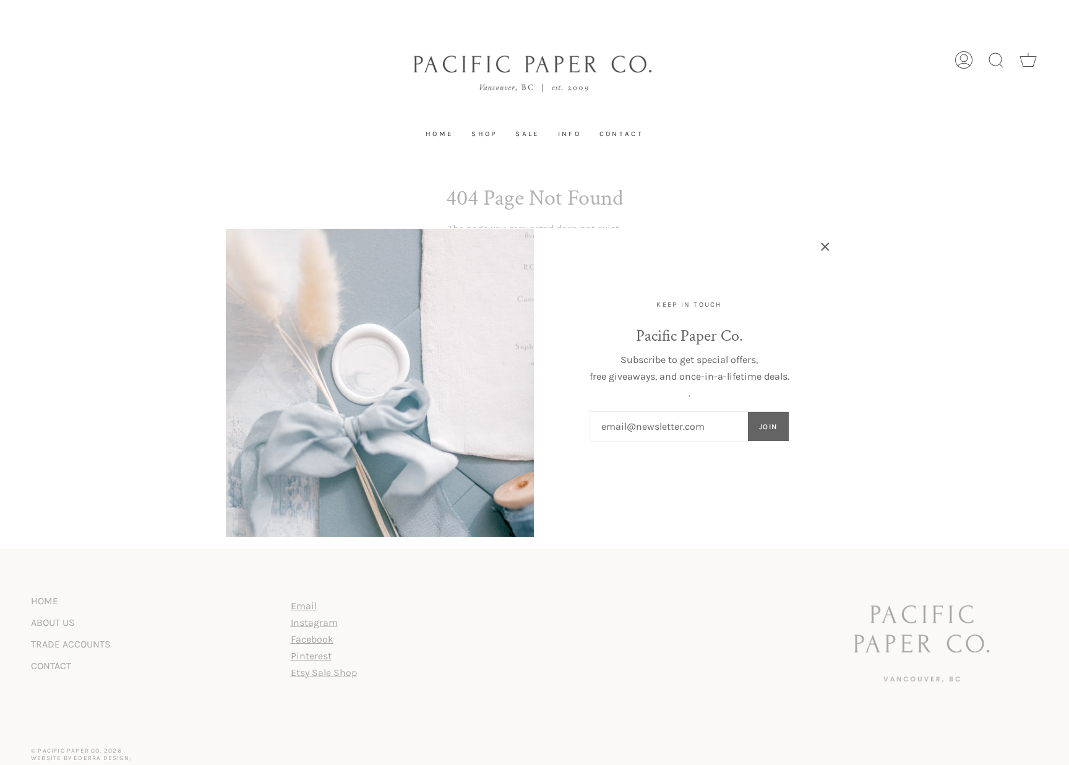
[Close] (825, 247)
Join (768, 426)
